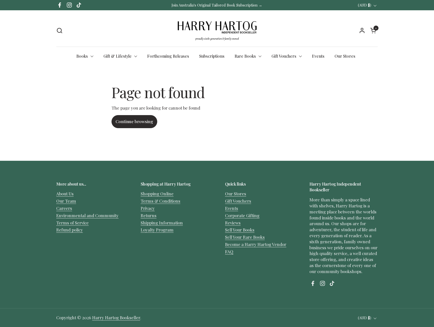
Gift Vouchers (238, 201)
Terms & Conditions (160, 201)
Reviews (233, 222)
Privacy (148, 208)
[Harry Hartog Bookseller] (217, 30)
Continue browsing (134, 121)
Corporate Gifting (242, 215)
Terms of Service (72, 222)
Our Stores (235, 193)
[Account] (362, 30)
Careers (64, 208)
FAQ (229, 251)
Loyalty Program (157, 229)
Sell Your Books (239, 229)
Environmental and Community (87, 215)
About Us (65, 193)
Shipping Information (162, 222)
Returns (148, 215)
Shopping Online (157, 193)
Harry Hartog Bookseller (116, 317)
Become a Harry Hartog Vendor (255, 244)
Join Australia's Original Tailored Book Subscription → (217, 5)
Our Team (66, 201)
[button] (59, 30)
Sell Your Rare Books (245, 237)
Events (231, 208)
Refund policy (69, 229)
